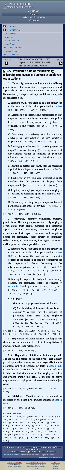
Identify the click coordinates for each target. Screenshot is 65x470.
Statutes (34, 14)
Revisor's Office (10, 51)
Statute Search (9, 34)
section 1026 (53, 169)
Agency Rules (17, 466)
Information (34, 20)
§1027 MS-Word (14, 30)
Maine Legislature (10, 54)
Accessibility (39, 464)
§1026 (8, 59)
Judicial (10, 466)
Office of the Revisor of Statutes (11, 455)
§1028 (59, 59)
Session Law (33, 11)
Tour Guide (31, 464)
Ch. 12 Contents (10, 37)
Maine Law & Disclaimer (13, 47)
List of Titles (9, 44)
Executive (17, 464)
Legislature (10, 464)
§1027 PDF (12, 26)
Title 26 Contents (11, 40)
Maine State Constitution (34, 17)
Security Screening (32, 466)
